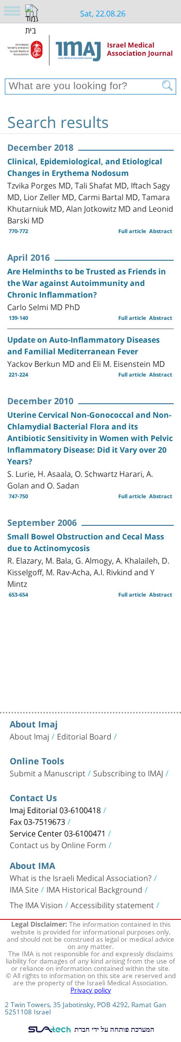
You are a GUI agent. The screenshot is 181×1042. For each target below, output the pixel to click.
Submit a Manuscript (47, 772)
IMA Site (24, 889)
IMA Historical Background (94, 889)
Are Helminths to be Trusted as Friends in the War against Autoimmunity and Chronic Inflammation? (86, 283)
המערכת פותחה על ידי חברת (113, 1029)
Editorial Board (84, 736)
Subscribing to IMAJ (128, 772)
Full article (132, 231)
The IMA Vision (36, 904)
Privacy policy (90, 989)
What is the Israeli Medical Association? (81, 877)
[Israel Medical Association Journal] (90, 54)
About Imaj (29, 736)
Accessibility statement (112, 904)
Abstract (160, 231)
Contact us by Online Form (58, 844)
